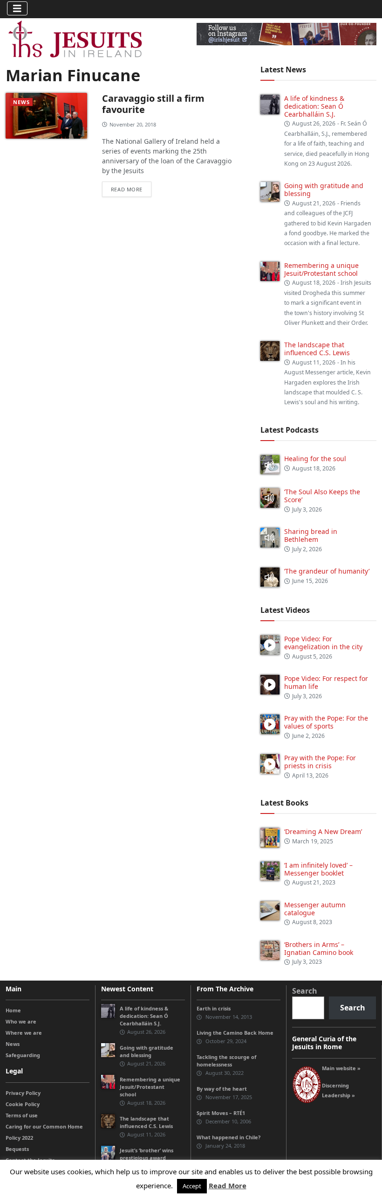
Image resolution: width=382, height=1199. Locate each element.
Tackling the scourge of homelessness (226, 1060)
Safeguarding (23, 1055)
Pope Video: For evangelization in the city (324, 642)
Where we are (24, 1032)
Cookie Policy (23, 1104)
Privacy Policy (23, 1092)
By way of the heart (222, 1088)
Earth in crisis (214, 1008)
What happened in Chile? (228, 1137)
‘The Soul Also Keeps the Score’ (322, 495)
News (21, 101)
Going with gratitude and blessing (323, 189)
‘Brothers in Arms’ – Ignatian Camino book (318, 948)
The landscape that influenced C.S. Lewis (317, 348)
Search (304, 991)
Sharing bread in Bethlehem (310, 535)
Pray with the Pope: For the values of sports (326, 722)
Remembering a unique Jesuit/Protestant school (321, 269)
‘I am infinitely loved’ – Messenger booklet (318, 869)
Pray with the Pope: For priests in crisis (320, 761)
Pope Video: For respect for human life (326, 682)
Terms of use (22, 1115)
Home (13, 1010)
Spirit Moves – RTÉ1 (221, 1112)
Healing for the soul (315, 458)
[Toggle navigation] (17, 8)
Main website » (341, 1068)
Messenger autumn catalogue (315, 908)
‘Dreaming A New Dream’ (323, 831)
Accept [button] (192, 1186)
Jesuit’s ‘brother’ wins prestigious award (146, 1154)
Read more (127, 189)
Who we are (21, 1021)
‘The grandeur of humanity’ (326, 571)
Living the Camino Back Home (235, 1032)
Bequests (17, 1148)
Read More (227, 1185)
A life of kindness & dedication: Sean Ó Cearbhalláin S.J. (314, 106)
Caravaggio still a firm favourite (153, 104)
